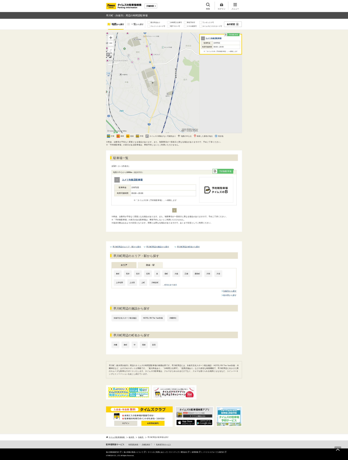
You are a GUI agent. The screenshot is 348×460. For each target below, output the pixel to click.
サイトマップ (174, 452)
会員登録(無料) (153, 423)
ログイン (125, 423)
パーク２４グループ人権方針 (213, 452)
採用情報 (195, 452)
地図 (118, 24)
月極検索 (150, 6)
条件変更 (232, 24)
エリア (124, 265)
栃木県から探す (230, 295)
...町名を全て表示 (170, 285)
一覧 (137, 24)
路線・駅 (150, 265)
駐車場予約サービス (163, 444)
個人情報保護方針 (112, 452)
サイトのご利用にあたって (157, 452)
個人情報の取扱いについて (133, 452)
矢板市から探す (230, 291)
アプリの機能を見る (198, 416)
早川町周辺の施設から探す (157, 247)
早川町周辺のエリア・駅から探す (127, 247)
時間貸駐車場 (133, 444)
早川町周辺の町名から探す (188, 247)
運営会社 (184, 452)
